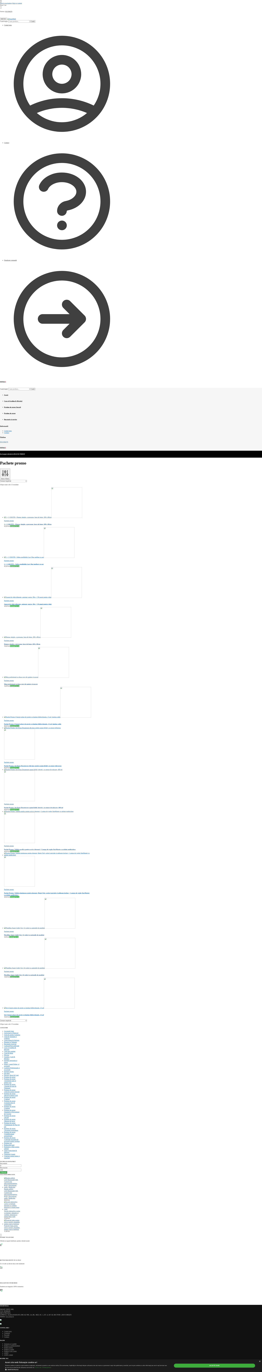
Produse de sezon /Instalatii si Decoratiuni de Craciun (11, 1112)
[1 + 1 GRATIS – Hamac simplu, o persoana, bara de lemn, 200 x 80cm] (47, 502)
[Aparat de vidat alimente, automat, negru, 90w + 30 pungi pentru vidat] (47, 582)
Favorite (6, 1335)
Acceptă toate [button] (214, 1365)
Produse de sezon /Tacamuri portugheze (11, 1129)
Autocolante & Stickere (11, 1040)
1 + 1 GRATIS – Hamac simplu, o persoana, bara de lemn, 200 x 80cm (27, 524)
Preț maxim (3, 1168)
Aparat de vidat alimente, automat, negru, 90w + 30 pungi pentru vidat (28, 604)
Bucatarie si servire (10, 1044)
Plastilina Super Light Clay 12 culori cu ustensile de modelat (24, 935)
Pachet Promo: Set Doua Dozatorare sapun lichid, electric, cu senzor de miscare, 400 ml (33, 807)
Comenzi (7, 1333)
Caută (32, 21)
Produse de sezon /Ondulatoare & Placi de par (12, 1125)
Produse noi (8, 1143)
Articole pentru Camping (12, 1035)
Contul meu (8, 25)
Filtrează (3, 1172)
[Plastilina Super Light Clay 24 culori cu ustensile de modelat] (47, 953)
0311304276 (8, 11)
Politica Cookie (9, 1349)
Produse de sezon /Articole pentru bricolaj (11, 1091)
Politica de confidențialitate (43, 1367)
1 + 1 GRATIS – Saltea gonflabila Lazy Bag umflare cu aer (24, 564)
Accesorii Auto (9, 1031)
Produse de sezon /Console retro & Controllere (9, 1103)
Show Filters (5, 479)
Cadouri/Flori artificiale (11, 1046)
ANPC (6, 1353)
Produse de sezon (9, 1077)
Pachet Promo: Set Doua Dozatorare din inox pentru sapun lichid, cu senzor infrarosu (32, 766)
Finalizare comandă (10, 260)
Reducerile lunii (9, 1145)
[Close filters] (1, 1235)
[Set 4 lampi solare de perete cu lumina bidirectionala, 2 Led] (47, 993)
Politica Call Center (10, 1351)
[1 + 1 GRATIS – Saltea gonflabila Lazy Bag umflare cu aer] (47, 542)
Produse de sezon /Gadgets (9, 1107)
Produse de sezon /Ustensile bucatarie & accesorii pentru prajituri (12, 1139)
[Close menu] (1, 1)
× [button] (259, 1361)
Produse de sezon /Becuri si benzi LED (11, 1094)
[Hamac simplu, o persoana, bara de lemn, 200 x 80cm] (47, 622)
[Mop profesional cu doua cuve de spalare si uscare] (47, 662)
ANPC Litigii (8, 1355)
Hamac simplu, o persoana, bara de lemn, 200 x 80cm (22, 644)
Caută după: (4, 21)
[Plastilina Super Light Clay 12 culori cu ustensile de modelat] (47, 913)
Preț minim (3, 1163)
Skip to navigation (6, 3)
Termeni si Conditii (10, 1344)
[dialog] (131, 1365)
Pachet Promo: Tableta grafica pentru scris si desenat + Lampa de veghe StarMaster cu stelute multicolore (40, 849)
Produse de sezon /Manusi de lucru (9, 1120)
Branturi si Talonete (10, 1042)
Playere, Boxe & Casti (11, 1075)
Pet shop (7, 1073)
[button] (3, 382)
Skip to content (17, 3)
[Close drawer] (1, 7)
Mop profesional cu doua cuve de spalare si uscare (21, 684)
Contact (6, 143)
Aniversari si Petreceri (11, 1033)
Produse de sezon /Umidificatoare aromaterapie (9, 1134)
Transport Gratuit (9, 1154)
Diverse (6, 1055)
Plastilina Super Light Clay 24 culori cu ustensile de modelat (24, 975)
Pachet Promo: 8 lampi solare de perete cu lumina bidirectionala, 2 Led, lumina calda (32, 724)
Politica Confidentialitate (12, 1346)
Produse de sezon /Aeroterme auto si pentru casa (10, 1080)
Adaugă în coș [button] (14, 526)
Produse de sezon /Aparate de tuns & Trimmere (10, 1086)
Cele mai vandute (9, 1051)
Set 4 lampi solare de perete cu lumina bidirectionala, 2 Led (24, 1015)
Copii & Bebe (8, 1053)
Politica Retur (8, 1347)
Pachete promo (9, 521)
